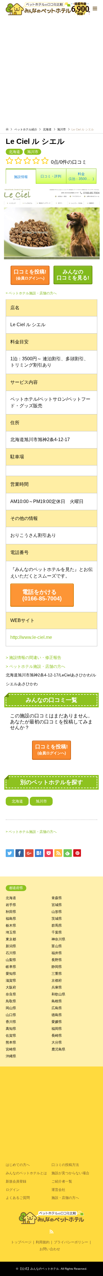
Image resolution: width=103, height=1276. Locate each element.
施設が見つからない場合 (70, 1173)
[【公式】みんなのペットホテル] (48, 9)
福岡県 (57, 1029)
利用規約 (42, 1242)
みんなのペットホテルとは (26, 1173)
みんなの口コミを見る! (73, 275)
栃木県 (11, 925)
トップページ (21, 1242)
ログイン (12, 1190)
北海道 (47, 129)
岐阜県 (11, 967)
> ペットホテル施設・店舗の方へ (31, 293)
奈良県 (11, 994)
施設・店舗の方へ (65, 1198)
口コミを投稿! (30, 275)
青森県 (57, 898)
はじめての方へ (18, 1165)
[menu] (94, 8)
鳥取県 (11, 1001)
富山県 (57, 946)
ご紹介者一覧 (62, 1181)
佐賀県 (11, 1036)
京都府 (57, 980)
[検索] (81, 8)
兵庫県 (57, 987)
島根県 (57, 1001)
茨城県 (57, 919)
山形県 (57, 912)
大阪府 (11, 987)
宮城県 (57, 905)
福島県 (11, 919)
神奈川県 (58, 939)
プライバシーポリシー (71, 1242)
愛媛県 (57, 1022)
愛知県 (11, 974)
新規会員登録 (16, 1181)
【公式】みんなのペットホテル (39, 1268)
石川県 (11, 953)
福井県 (57, 953)
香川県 (11, 1022)
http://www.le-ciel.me (31, 637)
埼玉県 (11, 932)
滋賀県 (11, 980)
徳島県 (57, 1015)
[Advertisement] (51, 71)
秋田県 (11, 912)
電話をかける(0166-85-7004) (42, 595)
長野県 (57, 960)
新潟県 (11, 946)
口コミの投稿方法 (65, 1165)
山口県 (11, 1015)
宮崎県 (11, 1049)
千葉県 (57, 932)
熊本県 (11, 1042)
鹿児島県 (58, 1049)
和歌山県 (58, 994)
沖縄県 (11, 1056)
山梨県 (11, 960)
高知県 (11, 1029)
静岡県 (57, 967)
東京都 (11, 939)
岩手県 (11, 905)
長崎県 (57, 1036)
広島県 (57, 1008)
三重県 (57, 974)
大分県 (57, 1042)
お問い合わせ (49, 1249)
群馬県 (57, 925)
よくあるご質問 (18, 1198)
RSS (51, 1232)
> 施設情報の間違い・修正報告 (33, 657)
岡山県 (11, 1008)
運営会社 (58, 1190)
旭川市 (61, 129)
